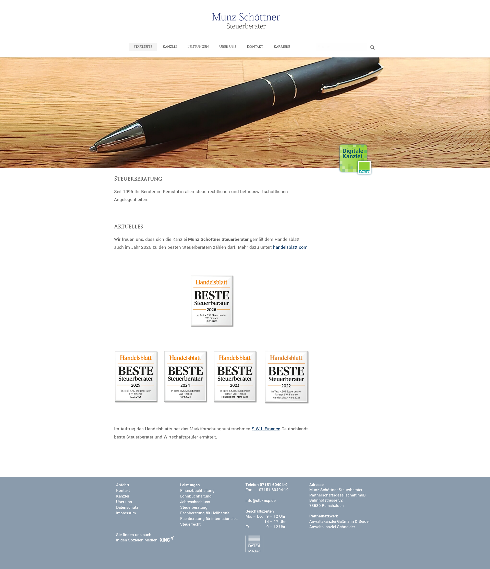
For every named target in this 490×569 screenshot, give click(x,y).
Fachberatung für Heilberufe (204, 513)
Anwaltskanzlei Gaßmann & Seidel (339, 521)
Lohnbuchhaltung (196, 496)
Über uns (227, 47)
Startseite (143, 47)
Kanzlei (170, 47)
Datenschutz (127, 507)
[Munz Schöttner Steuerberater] (246, 21)
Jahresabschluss (195, 502)
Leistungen (198, 47)
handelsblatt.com (290, 247)
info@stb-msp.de (261, 500)
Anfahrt (122, 485)
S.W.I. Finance (266, 429)
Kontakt (255, 47)
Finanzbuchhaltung (197, 490)
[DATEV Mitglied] (254, 544)
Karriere (282, 47)
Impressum (126, 513)
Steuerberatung (193, 507)
